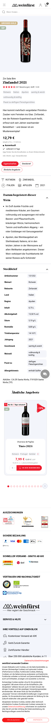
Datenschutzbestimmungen (37, 660)
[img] (25, 87)
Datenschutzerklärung (16, 706)
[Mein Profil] (40, 5)
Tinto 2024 (26, 446)
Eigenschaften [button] (10, 163)
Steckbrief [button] (26, 163)
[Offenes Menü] (4, 5)
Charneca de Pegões (25, 442)
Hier (4, 152)
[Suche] (3, 12)
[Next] (44, 485)
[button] (46, 5)
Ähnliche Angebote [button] (12, 169)
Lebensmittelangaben (30, 463)
